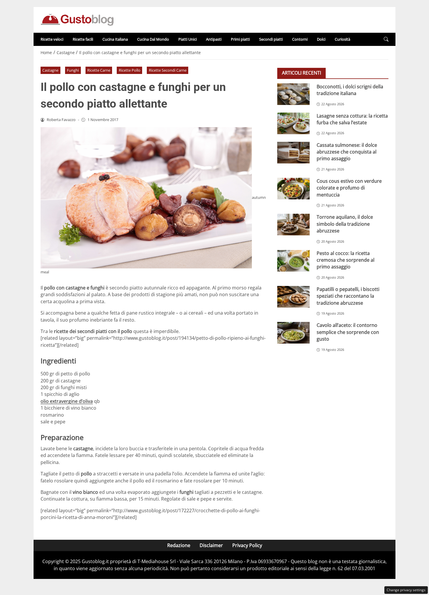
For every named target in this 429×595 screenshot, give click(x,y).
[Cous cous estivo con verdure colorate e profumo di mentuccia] (293, 188)
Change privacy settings (406, 589)
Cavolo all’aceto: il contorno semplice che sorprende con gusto (348, 332)
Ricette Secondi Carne (167, 70)
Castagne (50, 70)
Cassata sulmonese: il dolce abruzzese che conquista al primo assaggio (347, 152)
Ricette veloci (52, 39)
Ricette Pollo (129, 70)
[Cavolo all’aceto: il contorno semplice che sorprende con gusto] (293, 333)
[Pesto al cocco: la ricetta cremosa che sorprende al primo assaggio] (293, 261)
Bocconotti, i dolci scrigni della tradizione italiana (350, 89)
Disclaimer (211, 545)
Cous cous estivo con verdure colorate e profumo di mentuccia (349, 188)
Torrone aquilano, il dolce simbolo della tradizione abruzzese (345, 224)
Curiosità (342, 39)
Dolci (321, 39)
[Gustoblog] (77, 19)
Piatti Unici (187, 39)
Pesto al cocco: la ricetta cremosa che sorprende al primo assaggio (345, 260)
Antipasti (214, 39)
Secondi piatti (271, 39)
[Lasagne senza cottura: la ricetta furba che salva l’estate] (293, 123)
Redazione (178, 545)
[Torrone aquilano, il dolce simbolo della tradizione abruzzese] (293, 224)
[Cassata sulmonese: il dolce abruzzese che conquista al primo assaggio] (293, 152)
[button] (386, 39)
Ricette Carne (98, 70)
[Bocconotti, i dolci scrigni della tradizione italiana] (293, 94)
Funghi (73, 70)
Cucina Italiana (115, 39)
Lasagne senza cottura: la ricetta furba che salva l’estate (352, 119)
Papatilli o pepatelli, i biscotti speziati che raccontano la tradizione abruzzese (348, 296)
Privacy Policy (247, 545)
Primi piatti (240, 39)
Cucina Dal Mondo (153, 39)
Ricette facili (83, 39)
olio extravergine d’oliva (67, 401)
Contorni (300, 39)
